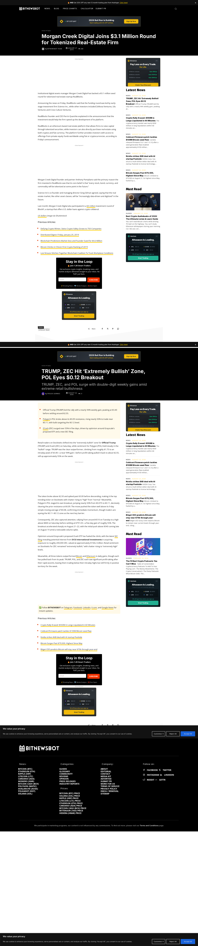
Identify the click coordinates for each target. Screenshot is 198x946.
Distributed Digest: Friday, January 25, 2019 (60, 234)
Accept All (188, 941)
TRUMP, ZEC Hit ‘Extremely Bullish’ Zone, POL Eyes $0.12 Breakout (142, 101)
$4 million (91, 206)
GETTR (162, 780)
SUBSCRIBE (93, 280)
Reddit (150, 780)
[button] (176, 9)
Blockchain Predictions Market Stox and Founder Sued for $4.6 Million (71, 240)
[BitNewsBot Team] (43, 48)
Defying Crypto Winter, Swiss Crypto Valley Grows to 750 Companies (71, 228)
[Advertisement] (79, 74)
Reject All (172, 941)
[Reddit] (144, 780)
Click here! (124, 3)
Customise (158, 941)
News (49, 31)
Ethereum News (44, 330)
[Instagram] (144, 775)
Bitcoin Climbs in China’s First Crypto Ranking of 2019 (64, 247)
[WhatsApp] (118, 328)
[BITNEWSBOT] (29, 8)
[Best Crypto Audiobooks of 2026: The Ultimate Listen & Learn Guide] (143, 201)
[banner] (99, 21)
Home (43, 31)
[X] (107, 328)
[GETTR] (156, 780)
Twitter (167, 770)
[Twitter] (159, 770)
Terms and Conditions (149, 826)
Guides (129, 213)
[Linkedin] (161, 775)
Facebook (152, 770)
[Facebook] (102, 328)
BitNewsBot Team (54, 48)
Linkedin (169, 775)
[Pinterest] (112, 328)
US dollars (42, 215)
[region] (99, 939)
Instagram (153, 775)
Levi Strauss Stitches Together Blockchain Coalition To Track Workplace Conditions (77, 253)
